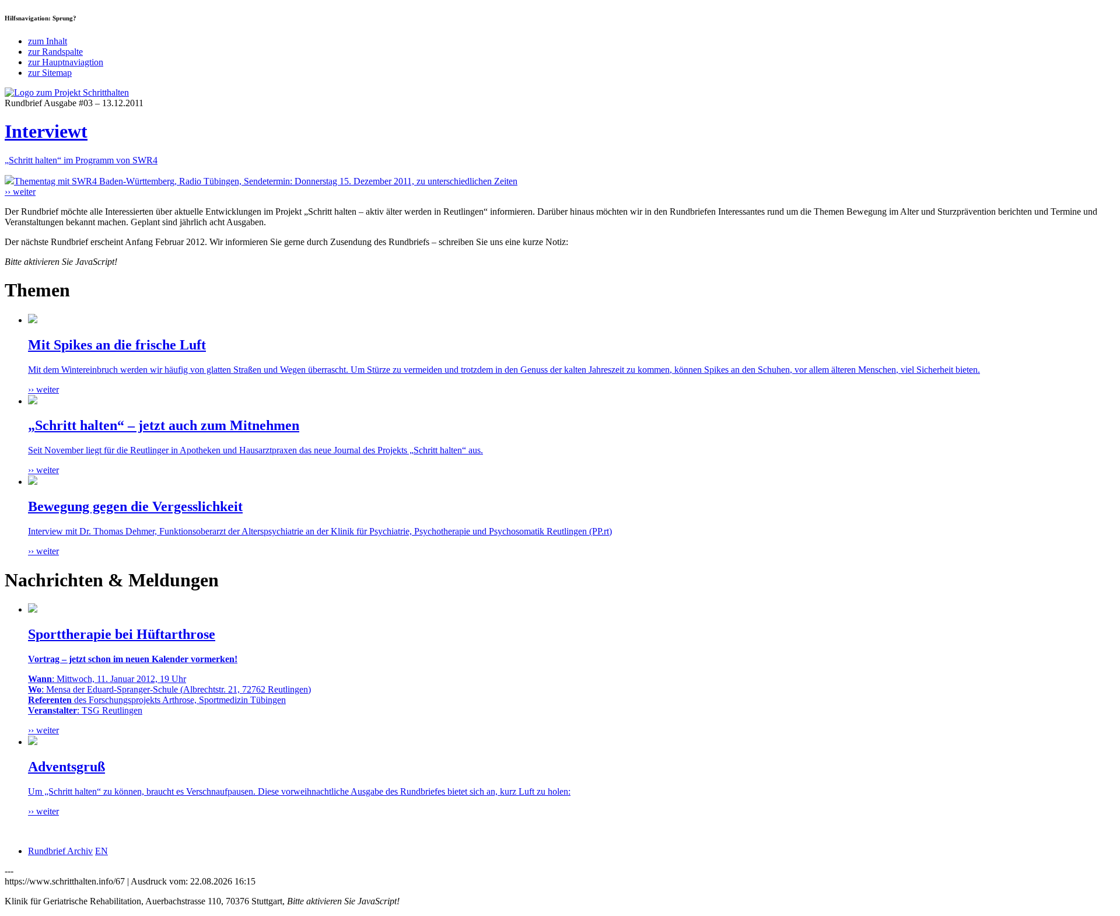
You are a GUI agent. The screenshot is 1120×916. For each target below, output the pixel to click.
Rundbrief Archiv (60, 851)
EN (101, 851)
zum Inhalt (47, 41)
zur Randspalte (55, 52)
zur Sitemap (50, 73)
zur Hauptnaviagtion (65, 62)
